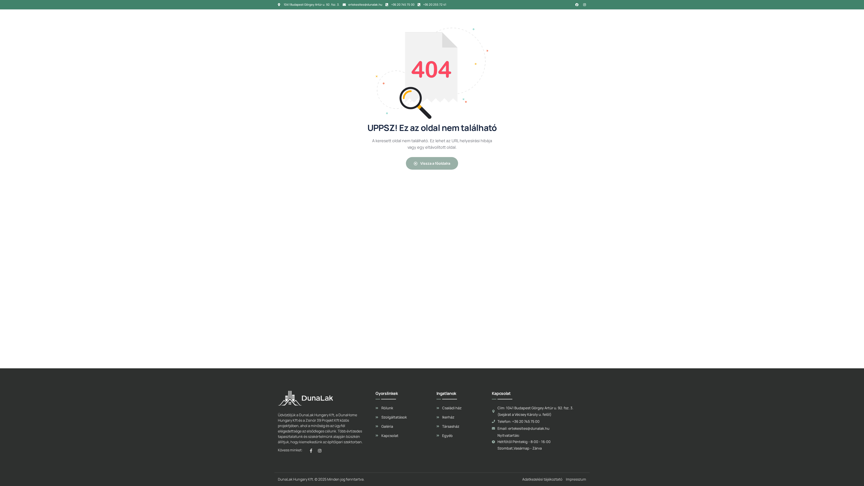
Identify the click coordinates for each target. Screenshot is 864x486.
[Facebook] (576, 4)
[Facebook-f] (311, 450)
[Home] (299, 17)
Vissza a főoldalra (435, 163)
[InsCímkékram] (584, 4)
